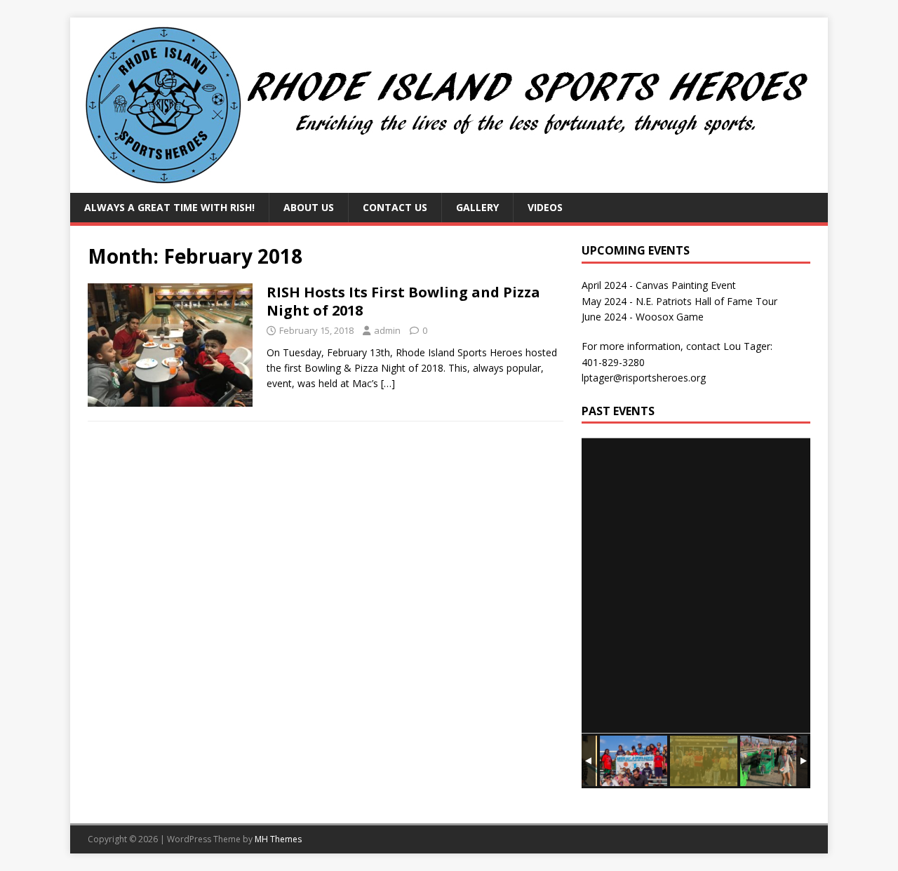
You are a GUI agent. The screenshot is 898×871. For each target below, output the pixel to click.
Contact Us (395, 207)
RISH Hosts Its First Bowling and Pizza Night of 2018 (403, 301)
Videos (545, 207)
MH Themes (278, 839)
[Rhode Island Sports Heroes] (449, 184)
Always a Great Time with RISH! (169, 207)
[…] (388, 383)
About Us (308, 207)
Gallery (477, 207)
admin (387, 330)
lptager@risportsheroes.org (644, 377)
